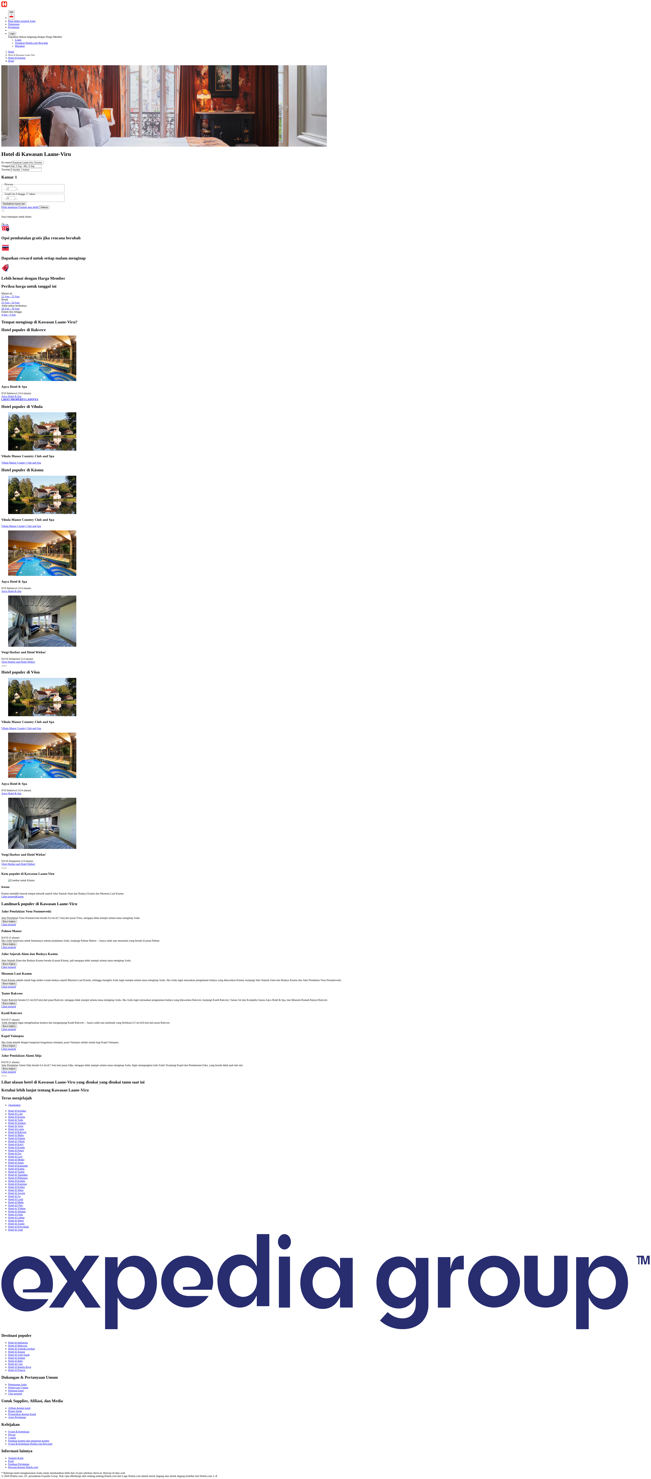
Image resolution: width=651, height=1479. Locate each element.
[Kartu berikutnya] (5, 665)
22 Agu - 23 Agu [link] (10, 296)
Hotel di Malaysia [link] (17, 1345)
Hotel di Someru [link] (17, 1123)
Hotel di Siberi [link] (16, 1220)
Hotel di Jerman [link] (16, 1357)
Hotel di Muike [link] (16, 1159)
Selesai (44, 207)
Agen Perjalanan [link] (17, 1417)
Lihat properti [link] (8, 896)
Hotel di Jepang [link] (16, 1351)
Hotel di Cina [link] (15, 1364)
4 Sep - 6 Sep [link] (8, 314)
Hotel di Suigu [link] (16, 1162)
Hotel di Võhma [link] (16, 1208)
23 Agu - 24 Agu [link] (10, 302)
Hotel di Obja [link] (15, 1205)
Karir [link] (11, 1461)
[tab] (14, 1105)
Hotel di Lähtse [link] (16, 1217)
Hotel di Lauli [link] (15, 1199)
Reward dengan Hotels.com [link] (23, 1467)
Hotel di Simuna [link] (17, 1211)
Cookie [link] (12, 1437)
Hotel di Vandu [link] (16, 1171)
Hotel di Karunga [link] (17, 1184)
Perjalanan (13, 27)
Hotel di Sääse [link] (16, 1190)
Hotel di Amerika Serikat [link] (21, 1348)
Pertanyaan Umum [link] (18, 1387)
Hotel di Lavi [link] (15, 1156)
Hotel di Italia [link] (15, 1361)
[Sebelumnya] (2, 1075)
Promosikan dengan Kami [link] (22, 1414)
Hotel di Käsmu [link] (16, 1116)
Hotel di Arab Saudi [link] (18, 1354)
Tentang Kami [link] (15, 1458)
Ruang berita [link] (15, 1411)
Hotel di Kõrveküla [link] (18, 1226)
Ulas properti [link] (15, 1393)
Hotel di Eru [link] (14, 1153)
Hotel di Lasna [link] (16, 1129)
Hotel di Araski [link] (16, 1223)
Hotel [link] (11, 51)
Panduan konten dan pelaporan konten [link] (28, 1440)
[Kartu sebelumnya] (2, 665)
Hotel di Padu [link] (15, 1214)
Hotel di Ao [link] (14, 1196)
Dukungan (13, 24)
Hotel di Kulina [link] (16, 1187)
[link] (43, 46)
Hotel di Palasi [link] (16, 1150)
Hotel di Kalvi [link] (15, 1144)
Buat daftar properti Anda (21, 21)
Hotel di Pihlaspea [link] (18, 1177)
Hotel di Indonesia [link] (18, 1342)
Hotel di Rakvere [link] (17, 1132)
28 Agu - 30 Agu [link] (10, 308)
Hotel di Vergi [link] (15, 1126)
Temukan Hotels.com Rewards (31, 43)
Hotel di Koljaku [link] (17, 1110)
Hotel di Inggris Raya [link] (19, 1367)
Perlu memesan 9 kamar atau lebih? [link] (20, 207)
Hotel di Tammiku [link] (18, 1174)
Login (12, 33)
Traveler (5, 169)
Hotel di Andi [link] (15, 1229)
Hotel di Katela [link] (16, 1168)
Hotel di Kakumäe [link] (18, 1165)
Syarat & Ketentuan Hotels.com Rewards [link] (30, 1443)
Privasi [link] (11, 1434)
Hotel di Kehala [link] (16, 1181)
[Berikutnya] (5, 1075)
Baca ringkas (9, 921)
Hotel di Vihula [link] (16, 1141)
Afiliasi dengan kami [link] (19, 1408)
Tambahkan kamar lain (14, 204)
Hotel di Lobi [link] (15, 1113)
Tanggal (5, 166)
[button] (325, 1090)
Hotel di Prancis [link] (16, 1370)
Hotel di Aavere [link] (16, 1193)
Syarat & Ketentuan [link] (18, 1431)
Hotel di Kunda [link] (16, 1147)
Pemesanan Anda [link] (17, 1384)
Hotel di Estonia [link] (16, 57)
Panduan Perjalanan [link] (18, 1464)
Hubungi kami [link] (16, 1390)
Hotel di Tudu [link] (15, 1120)
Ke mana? (6, 162)
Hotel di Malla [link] (16, 1202)
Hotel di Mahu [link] (16, 1135)
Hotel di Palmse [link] (16, 1138)
